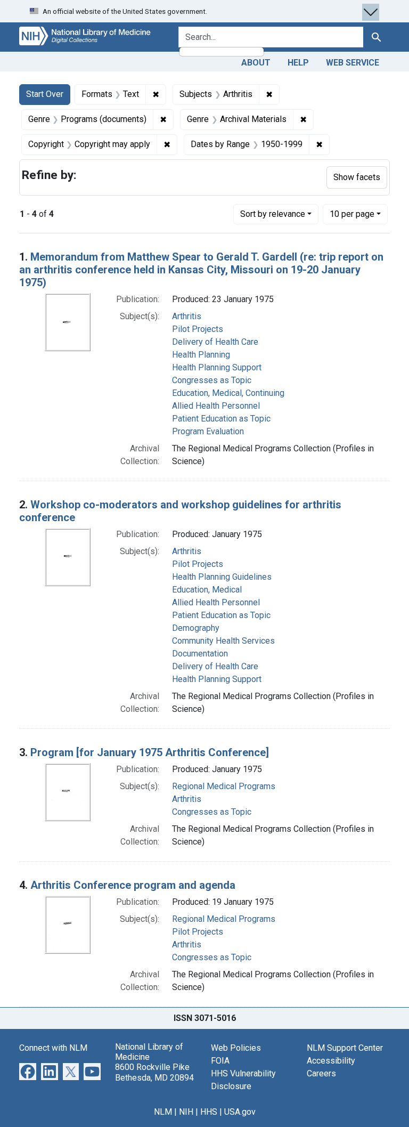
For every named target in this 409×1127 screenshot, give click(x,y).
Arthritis (186, 316)
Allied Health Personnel (216, 406)
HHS (208, 1112)
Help (298, 63)
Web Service (352, 63)
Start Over (44, 94)
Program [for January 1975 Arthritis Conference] (149, 752)
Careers (321, 1073)
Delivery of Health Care (215, 342)
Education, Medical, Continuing (228, 393)
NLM (163, 1112)
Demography (195, 628)
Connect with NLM (53, 1048)
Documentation (200, 653)
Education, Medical (207, 590)
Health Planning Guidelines (222, 577)
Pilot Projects (197, 329)
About (256, 63)
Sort (272, 214)
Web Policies (236, 1048)
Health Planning (201, 355)
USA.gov (240, 1112)
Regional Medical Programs (223, 786)
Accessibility (331, 1061)
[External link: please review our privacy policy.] (27, 1071)
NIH (186, 1112)
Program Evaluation (208, 431)
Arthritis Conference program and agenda (132, 885)
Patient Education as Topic (221, 418)
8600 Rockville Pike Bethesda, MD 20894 (154, 1072)
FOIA (220, 1061)
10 (352, 213)
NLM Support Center (345, 1048)
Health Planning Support (216, 367)
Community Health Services (223, 641)
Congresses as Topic (211, 380)
